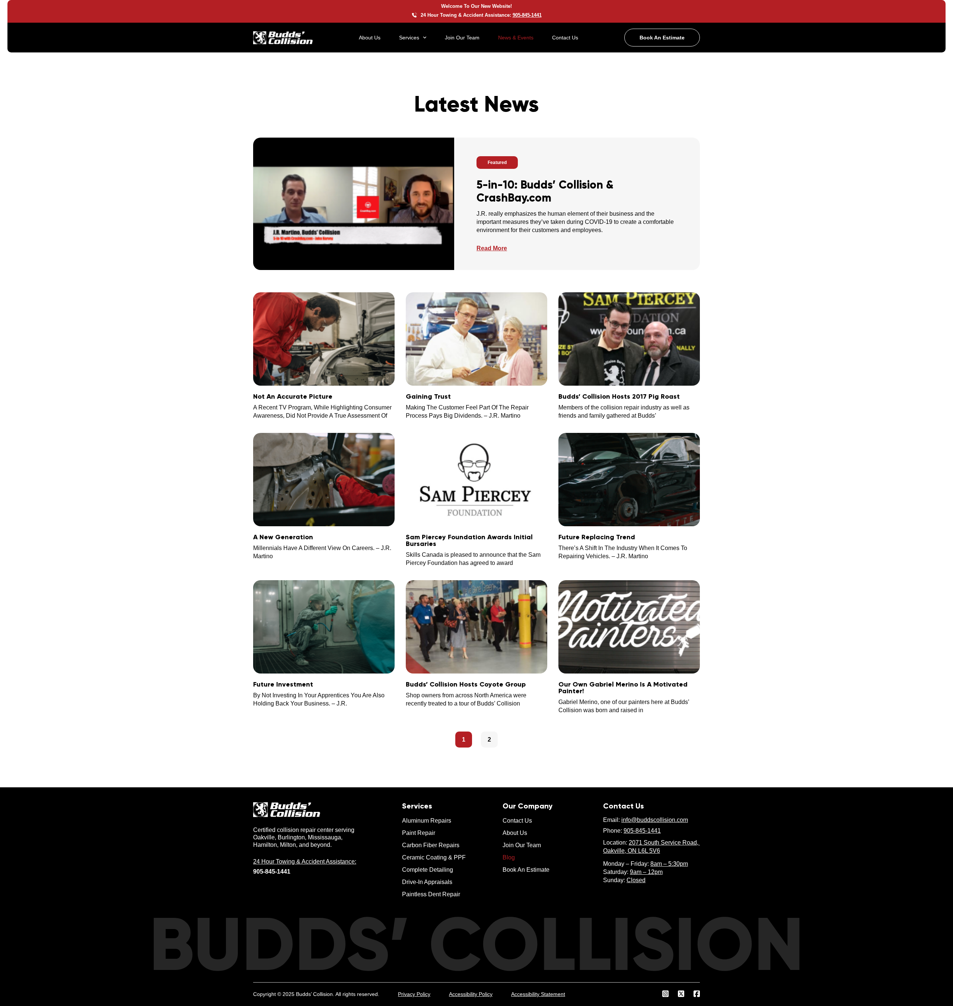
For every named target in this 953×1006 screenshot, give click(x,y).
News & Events (515, 38)
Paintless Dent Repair (431, 894)
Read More (491, 248)
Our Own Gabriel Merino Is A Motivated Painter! (623, 687)
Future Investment (283, 684)
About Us (369, 38)
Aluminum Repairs (426, 820)
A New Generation (283, 537)
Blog (509, 857)
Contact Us (565, 38)
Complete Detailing (427, 870)
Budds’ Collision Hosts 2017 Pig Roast (619, 396)
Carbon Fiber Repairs (430, 845)
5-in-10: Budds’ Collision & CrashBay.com (544, 191)
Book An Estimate (526, 870)
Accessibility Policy (471, 994)
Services (409, 38)
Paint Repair (418, 833)
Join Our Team (462, 38)
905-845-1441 (642, 830)
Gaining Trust (428, 396)
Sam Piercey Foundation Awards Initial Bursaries (469, 540)
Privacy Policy (414, 994)
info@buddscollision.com (654, 820)
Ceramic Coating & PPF (434, 857)
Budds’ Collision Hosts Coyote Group (466, 684)
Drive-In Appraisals (427, 882)
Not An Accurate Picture (292, 396)
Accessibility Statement (538, 994)
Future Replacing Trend (596, 537)
